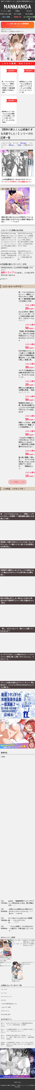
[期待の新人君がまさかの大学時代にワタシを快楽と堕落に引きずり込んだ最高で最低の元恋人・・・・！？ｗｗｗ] (17, 201)
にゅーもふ (4, 993)
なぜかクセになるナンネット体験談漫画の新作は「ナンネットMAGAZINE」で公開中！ (19, 1024)
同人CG (29, 11)
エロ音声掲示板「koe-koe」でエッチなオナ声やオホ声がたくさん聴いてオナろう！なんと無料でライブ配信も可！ (20, 1044)
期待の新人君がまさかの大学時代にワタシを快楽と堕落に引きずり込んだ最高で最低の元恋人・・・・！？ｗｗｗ (17, 219)
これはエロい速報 (6, 1007)
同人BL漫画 (29, 14)
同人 (14, 189)
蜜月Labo (23, 143)
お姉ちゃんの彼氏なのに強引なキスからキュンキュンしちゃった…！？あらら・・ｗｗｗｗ (21, 911)
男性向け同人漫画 (5, 14)
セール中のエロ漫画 (29, 18)
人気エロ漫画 (6, 17)
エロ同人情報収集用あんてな (9, 1003)
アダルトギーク (5, 1011)
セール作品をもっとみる (17, 482)
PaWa (19, 145)
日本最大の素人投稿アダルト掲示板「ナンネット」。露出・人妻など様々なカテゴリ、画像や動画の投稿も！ (20, 1037)
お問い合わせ (17, 1082)
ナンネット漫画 (6, 11)
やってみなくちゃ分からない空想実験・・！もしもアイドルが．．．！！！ (20, 920)
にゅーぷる (4, 989)
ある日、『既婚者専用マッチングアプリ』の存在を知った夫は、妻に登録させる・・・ (21, 903)
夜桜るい (11, 145)
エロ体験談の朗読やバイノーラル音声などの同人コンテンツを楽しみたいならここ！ (20, 1030)
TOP (2, 29)
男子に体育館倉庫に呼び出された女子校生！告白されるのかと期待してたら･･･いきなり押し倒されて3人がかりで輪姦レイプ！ (17, 827)
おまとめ (3, 1000)
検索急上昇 (17, 17)
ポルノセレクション (6, 996)
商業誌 (17, 11)
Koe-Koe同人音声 (5, 1014)
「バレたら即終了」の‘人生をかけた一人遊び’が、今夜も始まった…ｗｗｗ (21, 928)
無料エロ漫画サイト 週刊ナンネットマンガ (18, 1085)
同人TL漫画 (17, 14)
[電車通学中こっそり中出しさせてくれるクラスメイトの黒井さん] (17, 163)
